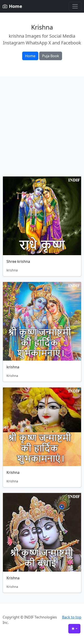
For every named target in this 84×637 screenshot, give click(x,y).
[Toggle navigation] (75, 6)
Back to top (71, 617)
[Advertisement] (42, 131)
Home (30, 55)
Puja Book (50, 55)
